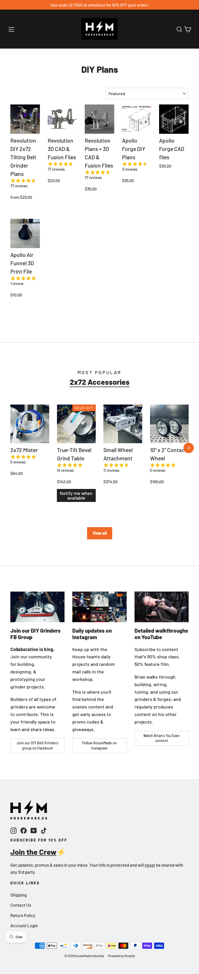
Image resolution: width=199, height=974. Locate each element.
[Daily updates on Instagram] (99, 607)
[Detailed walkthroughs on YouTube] (161, 607)
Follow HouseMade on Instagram (99, 745)
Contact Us (20, 904)
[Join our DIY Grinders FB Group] (37, 607)
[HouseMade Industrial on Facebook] (23, 830)
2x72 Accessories (100, 381)
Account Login (24, 925)
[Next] (188, 448)
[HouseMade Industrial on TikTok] (44, 830)
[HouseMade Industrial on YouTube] (34, 830)
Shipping (18, 894)
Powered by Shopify (121, 956)
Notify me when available (76, 495)
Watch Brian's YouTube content (161, 738)
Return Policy (22, 915)
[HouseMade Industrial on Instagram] (13, 830)
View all (100, 533)
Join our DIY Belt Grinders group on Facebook (37, 745)
